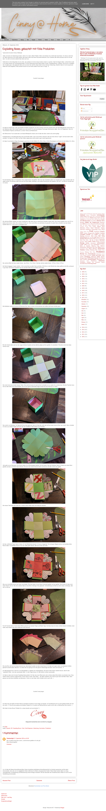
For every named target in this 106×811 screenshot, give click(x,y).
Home (88, 238)
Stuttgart (82, 258)
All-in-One (87, 217)
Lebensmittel (101, 243)
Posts (83, 108)
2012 (83, 332)
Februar (83, 322)
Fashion (81, 231)
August (83, 308)
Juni (82, 313)
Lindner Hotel (90, 244)
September (84, 306)
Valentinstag (99, 259)
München (95, 248)
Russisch (85, 255)
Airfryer (85, 216)
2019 (83, 288)
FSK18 (103, 229)
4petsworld (95, 213)
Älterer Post (71, 780)
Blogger (62, 807)
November (84, 301)
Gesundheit (82, 234)
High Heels (96, 237)
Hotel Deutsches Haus (100, 238)
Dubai (92, 227)
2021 (83, 283)
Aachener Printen (101, 213)
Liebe (85, 244)
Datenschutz (4, 795)
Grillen (96, 234)
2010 (83, 336)
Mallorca (103, 245)
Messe (99, 247)
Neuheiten (82, 250)
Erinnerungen (95, 229)
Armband (82, 219)
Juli (82, 310)
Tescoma (96, 258)
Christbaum (94, 225)
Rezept (82, 254)
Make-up (94, 245)
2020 (83, 285)
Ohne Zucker (98, 250)
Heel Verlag (101, 236)
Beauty (22, 40)
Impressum (4, 793)
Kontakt (3, 799)
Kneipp (82, 243)
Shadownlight (10, 738)
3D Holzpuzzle (89, 213)
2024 (83, 276)
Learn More (85, 3)
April (82, 317)
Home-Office (93, 238)
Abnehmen (82, 215)
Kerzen (97, 241)
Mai (82, 315)
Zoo (93, 262)
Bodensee (102, 222)
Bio (91, 222)
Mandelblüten (83, 247)
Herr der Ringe (91, 237)
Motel (87, 248)
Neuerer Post (6, 780)
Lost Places (102, 244)
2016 (83, 295)
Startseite (6, 40)
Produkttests (15, 40)
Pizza (94, 252)
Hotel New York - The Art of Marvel (89, 240)
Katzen (46, 40)
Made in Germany (85, 245)
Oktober (83, 304)
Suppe (85, 258)
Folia (23, 728)
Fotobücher (96, 231)
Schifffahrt (89, 255)
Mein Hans (94, 247)
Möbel (90, 248)
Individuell (102, 240)
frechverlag (90, 263)
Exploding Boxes (17, 728)
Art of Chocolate (88, 219)
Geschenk (102, 233)
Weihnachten (102, 260)
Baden (88, 220)
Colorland (82, 226)
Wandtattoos (94, 260)
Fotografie (102, 231)
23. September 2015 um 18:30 (21, 738)
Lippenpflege (96, 244)
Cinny (98, 225)
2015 (83, 297)
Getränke (88, 234)
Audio (93, 219)
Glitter (92, 234)
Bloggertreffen (95, 222)
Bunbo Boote (88, 223)
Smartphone (87, 256)
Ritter (86, 253)
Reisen (52, 40)
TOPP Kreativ (90, 258)
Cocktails (102, 225)
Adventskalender (101, 215)
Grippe (100, 234)
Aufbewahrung (97, 219)
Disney (88, 227)
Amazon (92, 217)
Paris (91, 252)
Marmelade (89, 247)
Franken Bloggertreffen (89, 233)
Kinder (58, 40)
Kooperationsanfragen (6, 801)
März (82, 319)
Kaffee (90, 241)
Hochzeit (82, 238)
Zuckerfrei (97, 262)
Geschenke (42, 728)
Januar (83, 324)
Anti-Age (102, 217)
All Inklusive (82, 217)
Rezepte (33, 40)
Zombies (89, 262)
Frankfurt (97, 233)
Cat (83, 225)
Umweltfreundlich (92, 259)
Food (28, 40)
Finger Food (86, 231)
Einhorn (103, 227)
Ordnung (87, 252)
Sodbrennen (93, 256)
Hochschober (102, 237)
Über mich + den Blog (6, 797)
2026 (83, 271)
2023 (83, 278)
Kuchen (87, 243)
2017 (83, 292)
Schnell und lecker (96, 255)
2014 (83, 327)
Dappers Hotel (101, 226)
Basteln (8, 728)
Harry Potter (94, 236)
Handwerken (87, 235)
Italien (86, 241)
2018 (83, 290)
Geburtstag (36, 728)
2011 (83, 334)
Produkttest (48, 728)
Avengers (102, 219)
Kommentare (85, 111)
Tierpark (85, 259)
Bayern (95, 220)
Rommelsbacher (92, 253)
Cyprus (94, 226)
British (81, 223)
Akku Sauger (89, 216)
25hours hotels (83, 213)
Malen (98, 245)
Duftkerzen (97, 227)
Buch (84, 223)
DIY (69, 40)
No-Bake (88, 250)
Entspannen (88, 229)
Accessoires (93, 215)
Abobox (87, 215)
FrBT (81, 233)
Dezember (84, 299)
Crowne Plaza (88, 226)
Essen (99, 229)
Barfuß (92, 220)
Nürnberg (92, 250)
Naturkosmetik (101, 248)
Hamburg (82, 236)
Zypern (103, 262)
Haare (103, 234)
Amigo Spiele (97, 217)
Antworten (9, 744)
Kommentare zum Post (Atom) (41, 786)
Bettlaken (82, 222)
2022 (83, 281)
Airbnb (81, 216)
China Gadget (88, 225)
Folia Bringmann (29, 728)
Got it (92, 3)
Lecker (81, 244)
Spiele (64, 40)
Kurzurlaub (93, 243)
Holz (86, 238)
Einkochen (82, 229)
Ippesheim (82, 241)
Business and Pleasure (96, 223)
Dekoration (82, 227)
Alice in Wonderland (97, 216)
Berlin (103, 220)
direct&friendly (83, 263)
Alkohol (103, 216)
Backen (85, 220)
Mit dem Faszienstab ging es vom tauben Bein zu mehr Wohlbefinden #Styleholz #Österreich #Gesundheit (91, 53)
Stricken (103, 256)
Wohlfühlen (82, 262)
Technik (40, 40)
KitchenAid (102, 241)
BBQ (81, 220)
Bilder (87, 222)
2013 (83, 329)
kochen (94, 263)
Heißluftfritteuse (83, 237)
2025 (83, 274)
